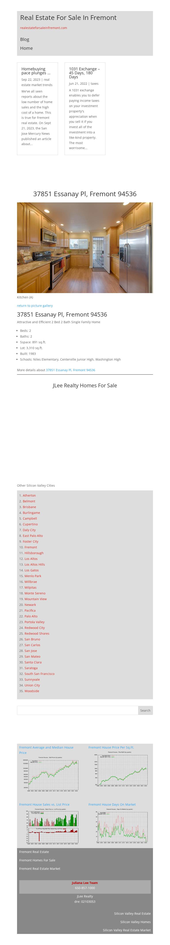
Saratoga (31, 668)
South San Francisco (39, 674)
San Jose (31, 651)
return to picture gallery (35, 305)
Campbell (30, 518)
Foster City (30, 541)
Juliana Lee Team (85, 883)
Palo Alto (31, 616)
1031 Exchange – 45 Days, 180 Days (84, 72)
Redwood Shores (37, 633)
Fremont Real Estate (34, 852)
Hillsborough (34, 553)
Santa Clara (33, 662)
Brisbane (29, 507)
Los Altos (31, 559)
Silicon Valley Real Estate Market (127, 930)
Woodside (32, 691)
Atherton (29, 495)
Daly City (29, 530)
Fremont (31, 547)
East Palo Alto (33, 536)
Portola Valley (34, 622)
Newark (30, 605)
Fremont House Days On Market (112, 804)
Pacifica (30, 610)
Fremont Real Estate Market (39, 868)
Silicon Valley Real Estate (132, 913)
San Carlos (32, 645)
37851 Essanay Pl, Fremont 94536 (70, 370)
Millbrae (31, 582)
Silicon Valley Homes (135, 922)
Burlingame (31, 513)
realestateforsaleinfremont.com (43, 28)
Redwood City (35, 628)
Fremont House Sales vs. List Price (44, 804)
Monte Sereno (35, 593)
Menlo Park (33, 576)
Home (26, 48)
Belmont (29, 501)
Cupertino (30, 524)
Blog (24, 39)
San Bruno (32, 639)
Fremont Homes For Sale (37, 860)
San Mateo (32, 656)
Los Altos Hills (35, 564)
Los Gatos (32, 570)
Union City (32, 685)
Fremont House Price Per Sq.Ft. (111, 747)
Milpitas (31, 587)
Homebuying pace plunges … (35, 70)
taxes (95, 83)
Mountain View (36, 599)
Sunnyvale (32, 679)
